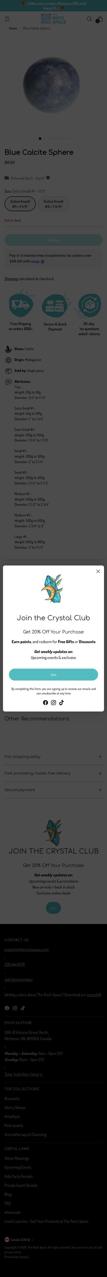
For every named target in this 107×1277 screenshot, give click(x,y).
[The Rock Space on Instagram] (53, 703)
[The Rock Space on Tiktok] (61, 703)
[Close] (98, 571)
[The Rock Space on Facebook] (46, 703)
